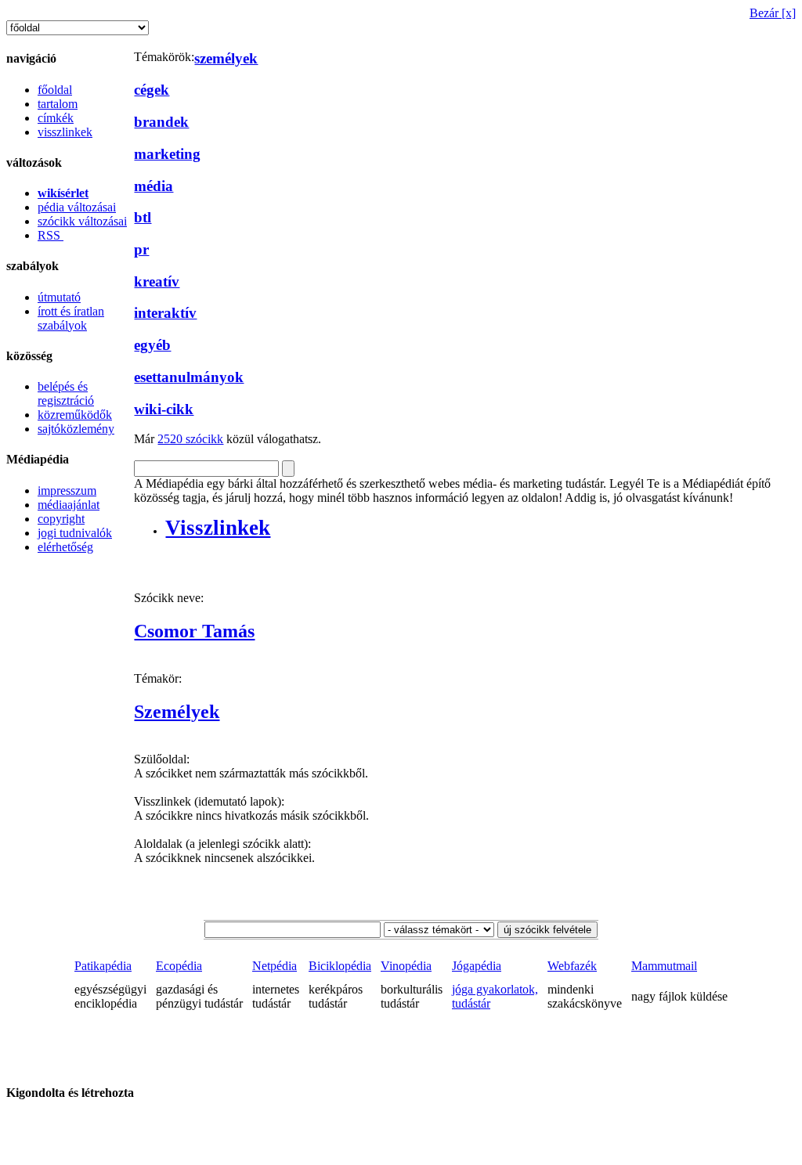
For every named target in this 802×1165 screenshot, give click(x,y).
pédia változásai (77, 207)
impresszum (67, 490)
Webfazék (572, 965)
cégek (151, 89)
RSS (50, 235)
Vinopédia (406, 965)
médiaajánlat (68, 504)
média (153, 186)
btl (142, 217)
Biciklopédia (340, 965)
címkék (56, 117)
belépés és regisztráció (66, 393)
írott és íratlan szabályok (71, 318)
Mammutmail (664, 965)
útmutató (59, 297)
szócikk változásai (82, 221)
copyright (61, 518)
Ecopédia (179, 965)
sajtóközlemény (76, 428)
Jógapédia (476, 965)
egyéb (152, 345)
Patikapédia (103, 965)
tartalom (58, 103)
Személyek (176, 712)
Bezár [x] (773, 13)
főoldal (55, 89)
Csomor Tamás (194, 631)
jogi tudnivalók (75, 532)
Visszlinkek (217, 527)
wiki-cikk (163, 409)
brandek (161, 122)
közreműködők (75, 414)
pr (141, 249)
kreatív (156, 281)
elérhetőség (65, 547)
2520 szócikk (190, 438)
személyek (226, 58)
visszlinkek (65, 132)
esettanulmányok (189, 377)
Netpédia (274, 965)
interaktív (165, 313)
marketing (167, 154)
